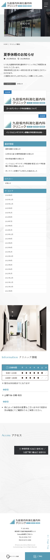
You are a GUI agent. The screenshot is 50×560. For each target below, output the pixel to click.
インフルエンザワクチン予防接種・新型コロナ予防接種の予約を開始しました (25, 164)
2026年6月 (8, 195)
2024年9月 (8, 217)
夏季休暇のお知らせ (13, 149)
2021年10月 (9, 286)
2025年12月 (9, 199)
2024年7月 (8, 221)
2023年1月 (8, 252)
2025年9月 (8, 208)
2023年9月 (8, 239)
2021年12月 (9, 278)
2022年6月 (8, 265)
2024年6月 (8, 225)
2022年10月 (9, 256)
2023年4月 (8, 247)
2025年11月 (9, 204)
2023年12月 (9, 234)
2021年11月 (9, 282)
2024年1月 (8, 230)
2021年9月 (8, 291)
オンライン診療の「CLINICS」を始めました (21, 171)
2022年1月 (8, 273)
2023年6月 (8, 243)
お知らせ (20, 84)
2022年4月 (8, 269)
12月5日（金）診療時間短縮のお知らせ (19, 154)
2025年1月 (8, 212)
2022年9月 (8, 260)
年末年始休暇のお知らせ (14, 158)
